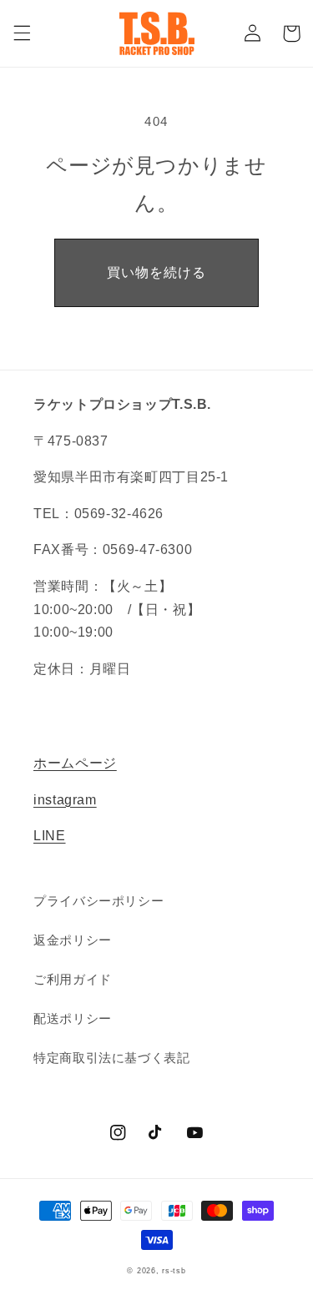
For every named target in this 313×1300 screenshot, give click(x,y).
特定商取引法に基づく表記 (111, 1058)
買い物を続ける (156, 272)
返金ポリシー (72, 940)
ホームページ (75, 763)
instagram (65, 800)
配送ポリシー (72, 1018)
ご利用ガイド (72, 979)
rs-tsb (173, 1271)
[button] (22, 33)
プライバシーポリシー (98, 901)
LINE (49, 836)
